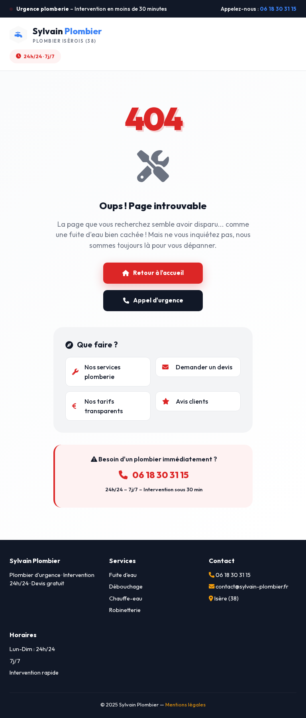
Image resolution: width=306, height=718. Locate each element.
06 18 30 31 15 (278, 8)
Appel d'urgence (158, 300)
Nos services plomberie (102, 372)
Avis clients (192, 401)
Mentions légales (185, 704)
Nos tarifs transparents (103, 406)
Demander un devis (204, 367)
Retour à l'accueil (158, 273)
